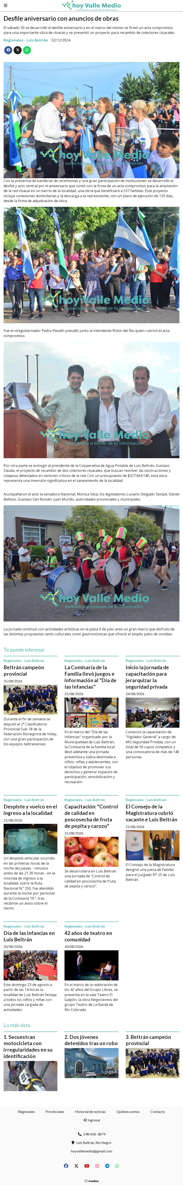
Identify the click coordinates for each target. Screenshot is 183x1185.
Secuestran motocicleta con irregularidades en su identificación (28, 1046)
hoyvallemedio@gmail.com (91, 1151)
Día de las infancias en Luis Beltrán (29, 936)
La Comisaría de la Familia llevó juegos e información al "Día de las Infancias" (90, 677)
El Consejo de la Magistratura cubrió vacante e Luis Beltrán (151, 812)
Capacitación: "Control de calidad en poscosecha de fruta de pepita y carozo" (91, 816)
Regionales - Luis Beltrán (26, 40)
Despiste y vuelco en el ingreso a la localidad (30, 809)
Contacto (157, 1111)
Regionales (26, 1111)
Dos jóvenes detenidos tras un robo (91, 1040)
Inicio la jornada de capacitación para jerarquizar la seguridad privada (147, 677)
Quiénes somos (128, 1111)
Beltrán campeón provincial (24, 670)
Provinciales (55, 1111)
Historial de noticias (90, 1111)
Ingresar (93, 1120)
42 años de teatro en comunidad (88, 936)
